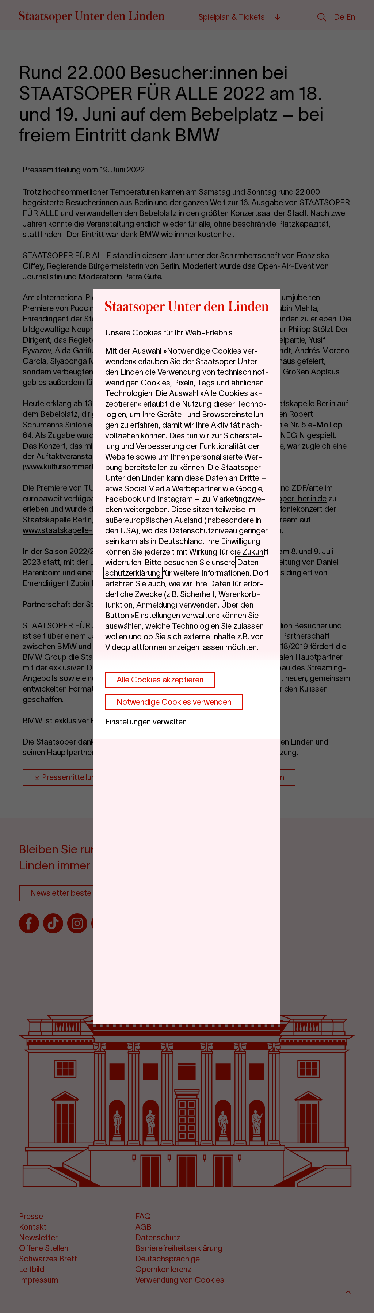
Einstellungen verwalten (146, 721)
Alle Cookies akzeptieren (160, 679)
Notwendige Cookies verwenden (174, 701)
